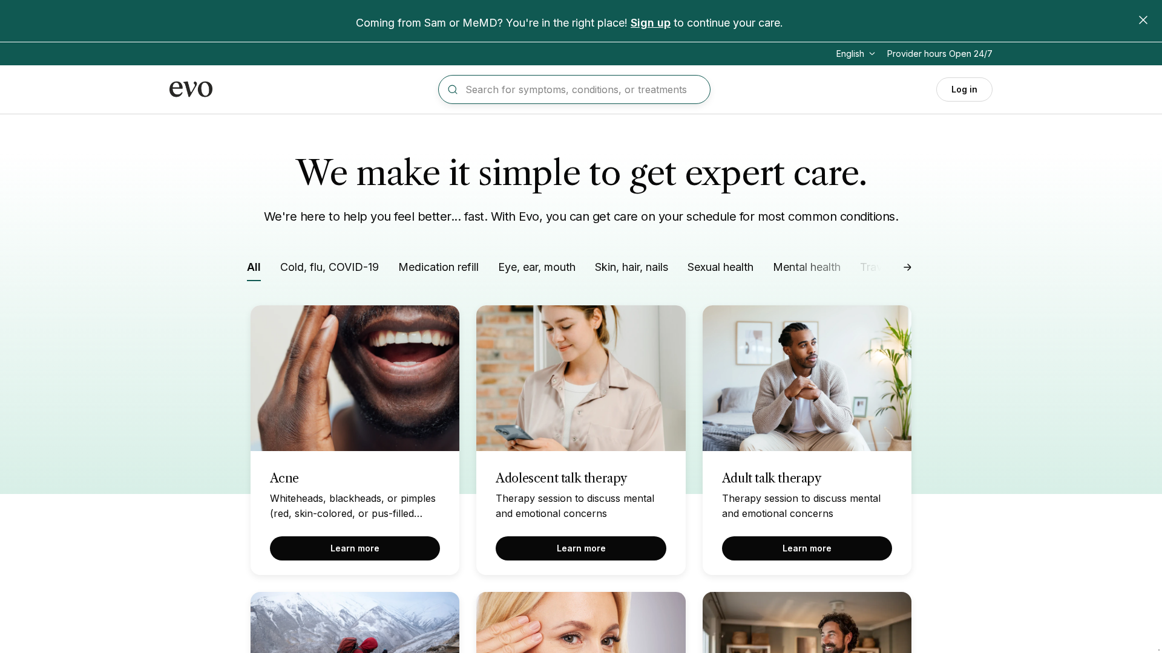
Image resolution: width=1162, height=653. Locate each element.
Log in (964, 89)
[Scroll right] (908, 267)
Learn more (354, 548)
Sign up (651, 22)
